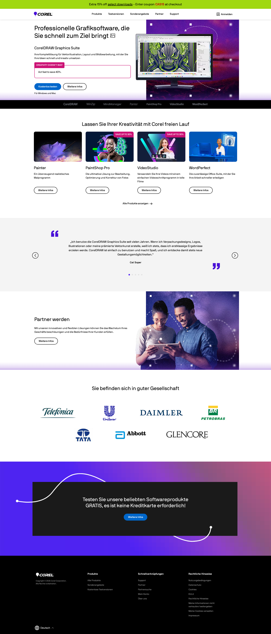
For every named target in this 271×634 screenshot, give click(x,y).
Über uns (142, 599)
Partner (141, 585)
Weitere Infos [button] (45, 190)
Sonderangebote (96, 585)
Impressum (194, 616)
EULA (191, 594)
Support (142, 580)
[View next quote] (235, 255)
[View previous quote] (35, 255)
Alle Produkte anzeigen (135, 203)
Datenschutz (195, 585)
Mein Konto (143, 594)
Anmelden (226, 14)
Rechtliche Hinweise (198, 599)
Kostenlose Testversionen (100, 590)
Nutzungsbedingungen (200, 580)
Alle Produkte (94, 580)
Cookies (193, 590)
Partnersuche (144, 590)
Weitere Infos (74, 86)
